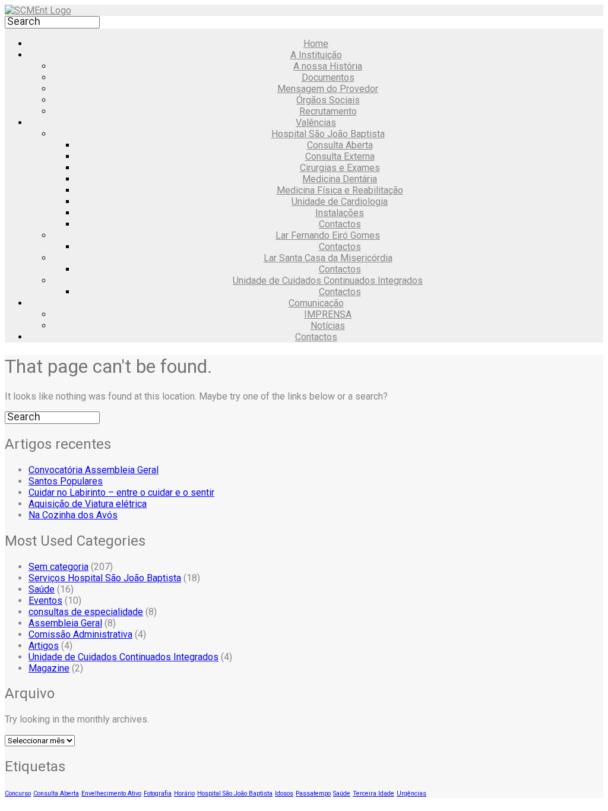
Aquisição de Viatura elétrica (87, 503)
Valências (316, 122)
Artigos (43, 645)
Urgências (411, 793)
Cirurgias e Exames (340, 167)
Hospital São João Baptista (328, 134)
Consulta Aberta (340, 145)
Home (315, 43)
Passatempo (313, 793)
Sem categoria (58, 566)
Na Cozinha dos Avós (73, 515)
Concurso (18, 793)
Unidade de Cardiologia (340, 201)
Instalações (339, 212)
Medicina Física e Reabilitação (340, 190)
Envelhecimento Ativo (111, 793)
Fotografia (158, 793)
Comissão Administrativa (80, 634)
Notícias (328, 325)
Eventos (45, 600)
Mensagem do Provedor (327, 88)
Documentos (328, 77)
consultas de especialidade (85, 611)
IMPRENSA (328, 314)
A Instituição (316, 55)
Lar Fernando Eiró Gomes (328, 235)
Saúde (41, 589)
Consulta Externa (340, 156)
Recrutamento (328, 111)
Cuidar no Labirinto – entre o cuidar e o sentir (121, 492)
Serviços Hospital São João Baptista (104, 578)
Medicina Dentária (339, 179)
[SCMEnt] (38, 10)
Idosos (284, 793)
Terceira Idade (373, 793)
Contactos (340, 224)
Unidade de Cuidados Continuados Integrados (328, 280)
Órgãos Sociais (328, 100)
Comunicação (316, 303)
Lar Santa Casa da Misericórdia (328, 258)
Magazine (48, 668)
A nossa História (327, 66)
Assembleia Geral (65, 623)
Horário (184, 793)
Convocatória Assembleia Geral (93, 470)
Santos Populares (65, 481)
